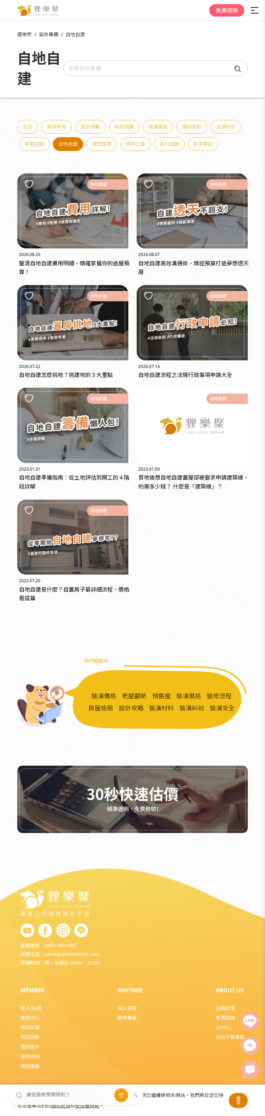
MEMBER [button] (32, 990)
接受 (238, 1100)
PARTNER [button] (130, 990)
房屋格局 (100, 708)
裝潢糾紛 (191, 708)
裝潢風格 (158, 126)
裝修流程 (219, 696)
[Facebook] (45, 931)
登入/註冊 (30, 1008)
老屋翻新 (134, 696)
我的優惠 (30, 1066)
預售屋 (161, 696)
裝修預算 (124, 126)
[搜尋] (236, 68)
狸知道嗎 (101, 144)
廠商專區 (127, 1017)
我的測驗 (30, 1037)
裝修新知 (56, 126)
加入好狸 (127, 1008)
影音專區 (203, 144)
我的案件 (30, 1046)
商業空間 (34, 144)
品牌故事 (225, 1008)
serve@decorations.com (72, 954)
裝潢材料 (161, 708)
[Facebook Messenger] (250, 1045)
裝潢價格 (103, 696)
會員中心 (30, 1017)
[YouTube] (27, 931)
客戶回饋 (169, 144)
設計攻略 (131, 708)
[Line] (250, 1021)
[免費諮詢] (250, 1069)
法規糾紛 (225, 126)
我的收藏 (30, 1027)
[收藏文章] (29, 183)
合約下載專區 (230, 1037)
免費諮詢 (227, 10)
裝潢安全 (222, 708)
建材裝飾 (192, 126)
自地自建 (68, 144)
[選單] (254, 10)
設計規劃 (90, 126)
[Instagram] (63, 931)
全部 (27, 126)
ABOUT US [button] (230, 990)
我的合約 (30, 1056)
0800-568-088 (60, 945)
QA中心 (224, 1027)
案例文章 (135, 144)
